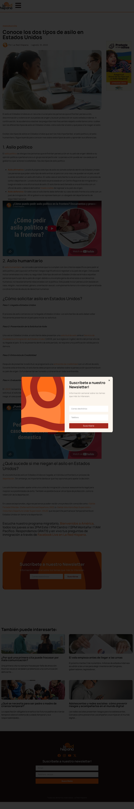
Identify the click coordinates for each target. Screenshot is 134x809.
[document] (67, 404)
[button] (109, 380)
